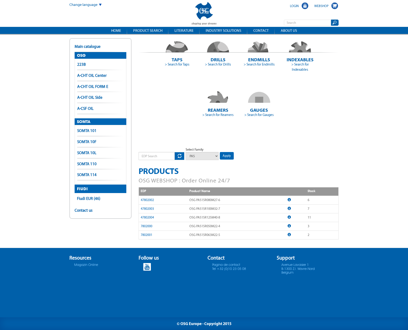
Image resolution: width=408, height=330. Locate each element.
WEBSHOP (321, 6)
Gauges (259, 110)
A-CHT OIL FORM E (92, 86)
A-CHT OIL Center (92, 75)
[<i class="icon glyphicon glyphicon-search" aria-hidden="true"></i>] (334, 23)
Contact (261, 30)
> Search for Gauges (259, 115)
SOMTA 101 (87, 130)
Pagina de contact (226, 265)
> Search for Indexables (300, 67)
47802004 (147, 217)
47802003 (147, 209)
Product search (147, 30)
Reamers (218, 110)
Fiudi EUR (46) (88, 198)
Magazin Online (86, 265)
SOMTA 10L (86, 152)
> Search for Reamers (218, 115)
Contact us (84, 210)
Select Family (195, 150)
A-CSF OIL (85, 108)
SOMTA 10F (86, 141)
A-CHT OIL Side (89, 97)
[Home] (204, 14)
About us (289, 30)
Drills (218, 59)
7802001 (146, 235)
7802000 (146, 226)
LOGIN (294, 6)
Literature (184, 30)
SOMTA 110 (87, 163)
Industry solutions (223, 30)
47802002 (147, 200)
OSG (81, 55)
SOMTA (83, 121)
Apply (227, 156)
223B (81, 64)
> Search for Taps (177, 64)
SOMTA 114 (87, 174)
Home (116, 30)
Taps (177, 59)
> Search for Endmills (259, 64)
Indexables (300, 59)
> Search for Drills (218, 64)
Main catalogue (88, 46)
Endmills (259, 59)
